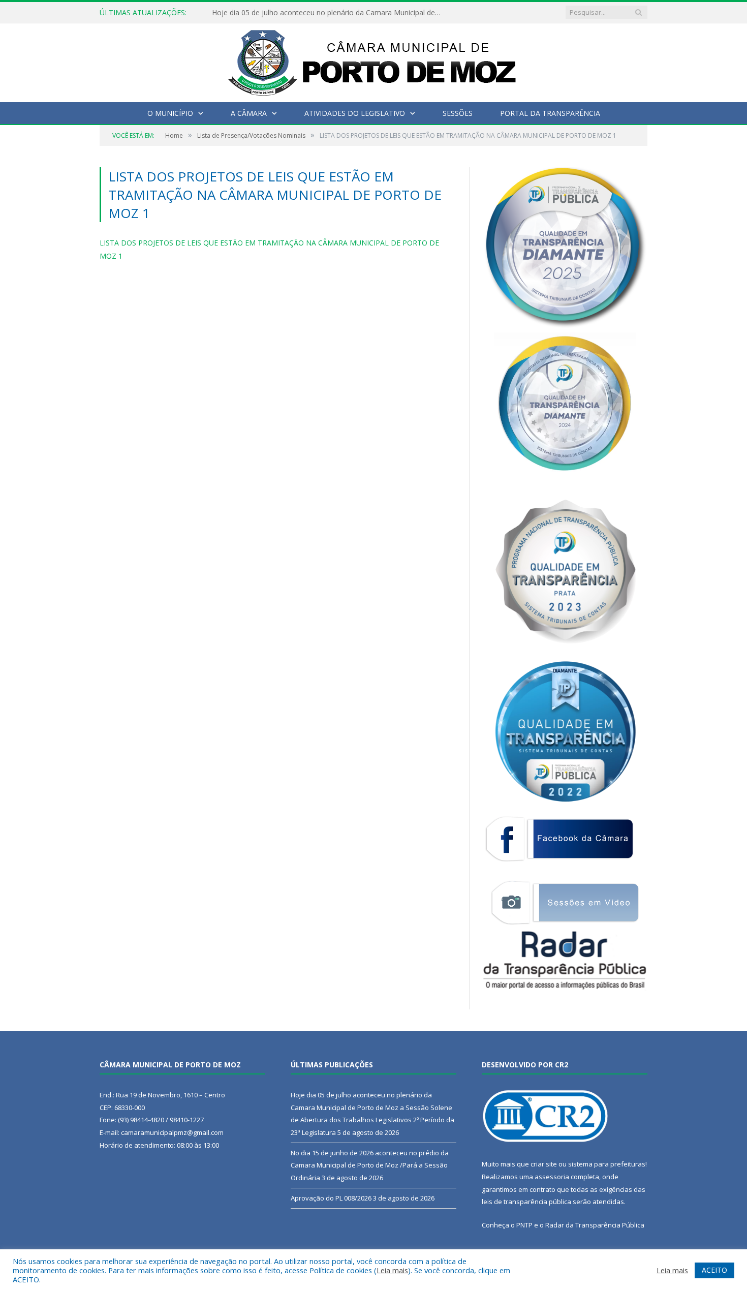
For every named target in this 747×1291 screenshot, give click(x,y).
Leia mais (392, 1270)
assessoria (552, 1176)
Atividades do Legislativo (354, 113)
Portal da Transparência (550, 113)
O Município (170, 113)
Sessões (458, 113)
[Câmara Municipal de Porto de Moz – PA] (374, 60)
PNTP (524, 1224)
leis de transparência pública (526, 1201)
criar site (544, 1164)
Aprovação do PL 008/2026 (331, 1198)
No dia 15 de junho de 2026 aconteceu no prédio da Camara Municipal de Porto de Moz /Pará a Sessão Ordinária (370, 1165)
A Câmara (249, 113)
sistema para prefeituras (606, 1164)
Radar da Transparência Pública (594, 1224)
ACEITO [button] (714, 1270)
